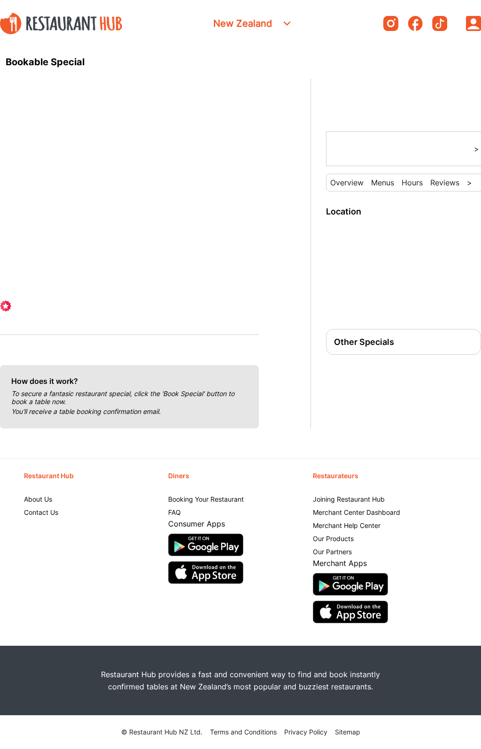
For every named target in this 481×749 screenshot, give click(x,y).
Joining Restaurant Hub (349, 499)
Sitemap (347, 732)
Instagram (390, 23)
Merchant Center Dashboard (356, 512)
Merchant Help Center (346, 525)
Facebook (415, 23)
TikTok (439, 23)
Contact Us (41, 512)
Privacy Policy (305, 732)
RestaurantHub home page (61, 23)
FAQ (174, 512)
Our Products (333, 539)
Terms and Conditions (243, 732)
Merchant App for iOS (350, 612)
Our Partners (332, 552)
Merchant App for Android (350, 584)
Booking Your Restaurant (206, 499)
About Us (38, 499)
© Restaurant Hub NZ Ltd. (161, 732)
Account (473, 23)
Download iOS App (205, 572)
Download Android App (205, 545)
